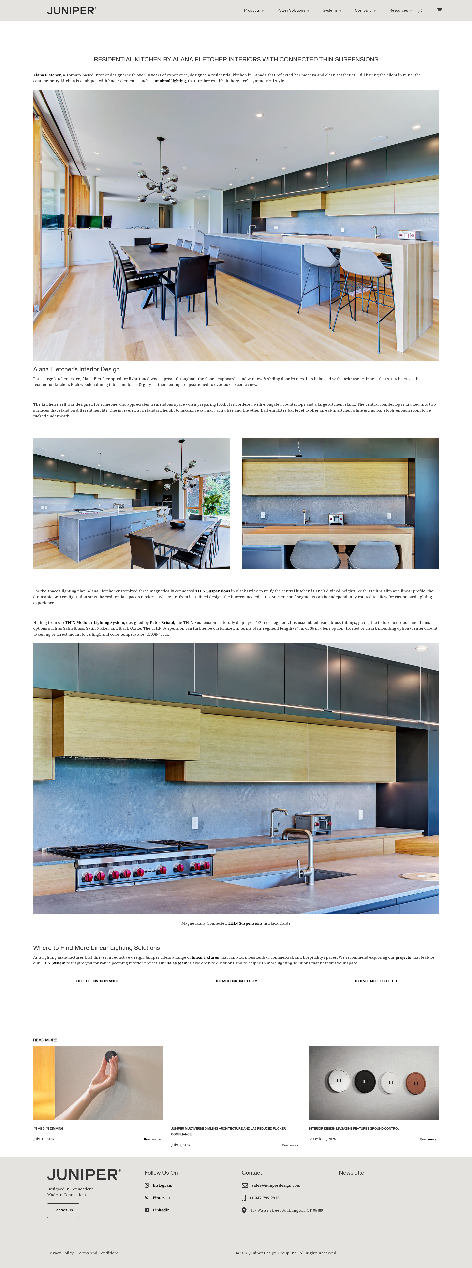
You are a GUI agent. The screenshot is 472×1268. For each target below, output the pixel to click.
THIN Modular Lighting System (94, 622)
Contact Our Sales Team (236, 981)
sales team (177, 963)
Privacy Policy (60, 1252)
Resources (398, 10)
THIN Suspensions (212, 591)
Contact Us (63, 1210)
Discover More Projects (375, 981)
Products (252, 10)
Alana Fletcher (47, 74)
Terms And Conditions (98, 1252)
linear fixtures (205, 957)
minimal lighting (170, 80)
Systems (330, 10)
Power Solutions (291, 10)
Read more (152, 1139)
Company (363, 10)
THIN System (53, 963)
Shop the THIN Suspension (96, 981)
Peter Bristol (162, 622)
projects (403, 957)
